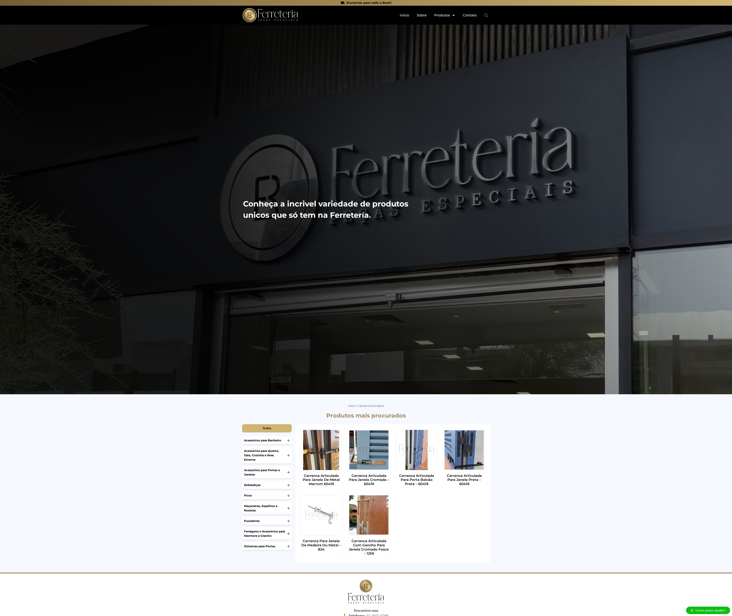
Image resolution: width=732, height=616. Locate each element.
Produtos (442, 15)
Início (404, 15)
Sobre (422, 15)
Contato (470, 15)
